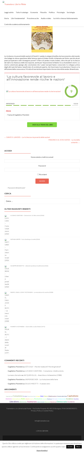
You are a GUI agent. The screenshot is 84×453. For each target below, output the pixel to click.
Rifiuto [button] (78, 447)
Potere (46, 396)
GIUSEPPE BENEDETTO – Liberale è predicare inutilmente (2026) (29, 266)
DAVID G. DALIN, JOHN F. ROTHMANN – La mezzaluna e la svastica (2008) (31, 292)
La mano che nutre (14, 375)
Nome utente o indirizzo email (42, 157)
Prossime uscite (33, 18)
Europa (25, 396)
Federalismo (53, 402)
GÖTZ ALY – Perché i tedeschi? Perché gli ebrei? (43, 367)
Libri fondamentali (18, 18)
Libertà (27, 399)
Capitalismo (72, 396)
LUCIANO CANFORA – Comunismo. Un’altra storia (44, 371)
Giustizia (76, 399)
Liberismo (9, 399)
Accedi (42, 181)
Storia (6, 18)
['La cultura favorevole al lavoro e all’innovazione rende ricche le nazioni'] (33, 91)
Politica (52, 12)
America (44, 399)
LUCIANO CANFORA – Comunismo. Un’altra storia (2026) (27, 215)
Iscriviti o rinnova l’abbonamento (65, 18)
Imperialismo (9, 396)
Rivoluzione (38, 399)
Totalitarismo (32, 402)
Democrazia (62, 401)
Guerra (32, 399)
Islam (42, 396)
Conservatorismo (62, 396)
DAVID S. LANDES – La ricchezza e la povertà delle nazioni (27, 137)
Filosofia (43, 12)
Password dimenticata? (16, 188)
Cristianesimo (62, 399)
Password (42, 166)
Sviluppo (38, 396)
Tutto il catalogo (22, 12)
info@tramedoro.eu (42, 421)
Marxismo (47, 402)
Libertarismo (23, 402)
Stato (23, 399)
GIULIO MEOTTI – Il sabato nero (37, 384)
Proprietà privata (31, 396)
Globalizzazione (52, 396)
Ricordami (43, 174)
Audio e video (46, 18)
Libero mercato (40, 402)
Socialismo (69, 399)
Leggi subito (9, 12)
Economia (34, 12)
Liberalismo (14, 402)
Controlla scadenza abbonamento (17, 24)
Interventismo (16, 399)
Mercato (54, 399)
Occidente (71, 402)
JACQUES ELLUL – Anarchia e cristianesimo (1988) (43, 375)
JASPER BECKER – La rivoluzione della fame (41, 379)
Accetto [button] (70, 447)
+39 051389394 (42, 431)
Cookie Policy (48, 411)
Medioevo (49, 399)
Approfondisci (42, 450)
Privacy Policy (36, 411)
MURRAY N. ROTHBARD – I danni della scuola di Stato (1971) (27, 326)
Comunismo (18, 396)
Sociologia (71, 12)
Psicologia (61, 12)
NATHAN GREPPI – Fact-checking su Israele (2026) (25, 239)
